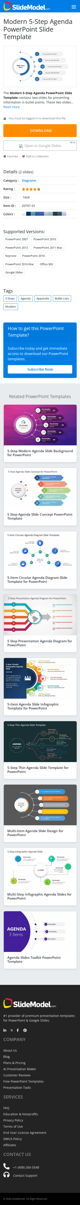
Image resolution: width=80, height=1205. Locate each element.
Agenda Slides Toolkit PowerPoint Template (34, 959)
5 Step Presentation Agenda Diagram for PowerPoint (39, 643)
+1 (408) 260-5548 (26, 1167)
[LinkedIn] (5, 1030)
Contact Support (25, 1175)
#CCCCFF (64, 214)
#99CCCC (50, 214)
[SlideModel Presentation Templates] (27, 6)
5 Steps (10, 298)
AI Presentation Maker (19, 1069)
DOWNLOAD (41, 130)
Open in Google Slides (49, 144)
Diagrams (29, 180)
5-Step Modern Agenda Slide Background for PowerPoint (40, 453)
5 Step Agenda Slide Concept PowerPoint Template (39, 516)
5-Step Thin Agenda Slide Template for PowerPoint (37, 769)
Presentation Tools (17, 1087)
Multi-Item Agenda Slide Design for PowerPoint (35, 833)
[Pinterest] (25, 1030)
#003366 (28, 214)
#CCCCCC (46, 214)
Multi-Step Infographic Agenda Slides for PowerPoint (39, 896)
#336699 (37, 214)
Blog (6, 1056)
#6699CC (33, 214)
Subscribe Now (40, 369)
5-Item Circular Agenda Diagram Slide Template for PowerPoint (37, 579)
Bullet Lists (62, 298)
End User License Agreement (24, 1133)
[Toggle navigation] (68, 6)
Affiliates (9, 1145)
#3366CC (42, 214)
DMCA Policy (12, 1139)
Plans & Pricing (14, 1063)
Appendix (42, 298)
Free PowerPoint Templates (23, 1081)
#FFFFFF (24, 214)
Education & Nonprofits (20, 1114)
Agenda (26, 298)
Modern (10, 307)
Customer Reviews (17, 1075)
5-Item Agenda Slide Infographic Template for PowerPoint (33, 706)
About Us (10, 1050)
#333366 (55, 214)
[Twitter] (11, 1030)
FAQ (6, 1108)
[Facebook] (18, 1030)
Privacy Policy (13, 1120)
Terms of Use (13, 1126)
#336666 (59, 214)
